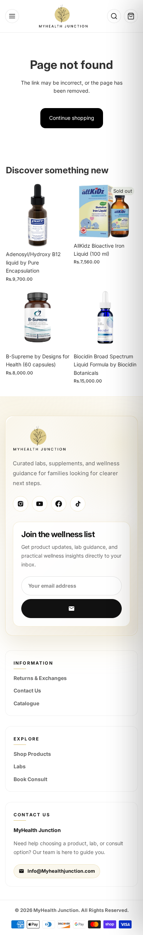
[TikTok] (77, 503)
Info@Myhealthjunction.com (61, 871)
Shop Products (32, 754)
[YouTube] (39, 503)
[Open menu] (12, 16)
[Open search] (114, 16)
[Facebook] (58, 503)
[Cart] (131, 16)
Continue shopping (71, 118)
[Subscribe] (71, 608)
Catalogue (26, 703)
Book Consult (30, 779)
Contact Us (27, 690)
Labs (20, 766)
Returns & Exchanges (40, 678)
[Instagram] (20, 503)
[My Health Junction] (63, 16)
